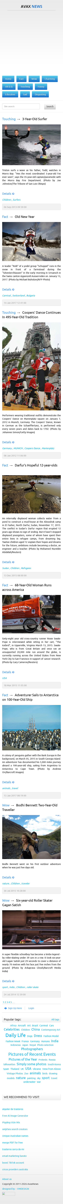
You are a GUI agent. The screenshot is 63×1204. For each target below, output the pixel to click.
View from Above (51, 1069)
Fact (5, 217)
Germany (7, 448)
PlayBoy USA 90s (11, 1122)
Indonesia (16, 1045)
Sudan (5, 568)
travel (15, 788)
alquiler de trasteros (12, 1109)
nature (5, 883)
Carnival (6, 295)
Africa (13, 1025)
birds (44, 1073)
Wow (6, 805)
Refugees (26, 568)
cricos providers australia (15, 1169)
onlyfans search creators (14, 1129)
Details (6, 193)
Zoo (26, 1073)
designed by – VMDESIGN (15, 1188)
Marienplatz (48, 448)
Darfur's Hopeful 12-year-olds (36, 465)
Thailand (14, 1069)
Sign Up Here (15, 1008)
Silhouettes (9, 1064)
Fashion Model (51, 1036)
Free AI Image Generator (15, 1115)
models (11, 1078)
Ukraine (37, 1069)
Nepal (33, 1045)
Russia (52, 1059)
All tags (55, 1019)
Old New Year (24, 217)
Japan (25, 1045)
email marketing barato (14, 1156)
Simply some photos (31, 1064)
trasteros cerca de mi (13, 1149)
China (35, 1029)
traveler (25, 883)
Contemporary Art (50, 1029)
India (11, 987)
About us (7, 1179)
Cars (51, 1025)
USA (4, 678)
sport (5, 987)
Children (6, 199)
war (39, 1081)
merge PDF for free (12, 1142)
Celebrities (12, 1029)
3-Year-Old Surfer (34, 119)
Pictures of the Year (23, 1059)
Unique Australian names (15, 1135)
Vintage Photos (15, 1073)
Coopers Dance (32, 448)
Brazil (35, 1025)
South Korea (54, 1064)
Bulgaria (30, 295)
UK (22, 1069)
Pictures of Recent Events (32, 1054)
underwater (29, 1081)
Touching (9, 119)
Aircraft (22, 1025)
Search (49, 106)
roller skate (32, 987)
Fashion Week (13, 1041)
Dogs (29, 1036)
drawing (53, 1073)
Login (31, 1008)
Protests (43, 1059)
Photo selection (45, 1045)
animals (6, 788)
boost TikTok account (13, 1162)
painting (31, 1078)
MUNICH (18, 448)
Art (29, 1025)
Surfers (16, 199)
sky (38, 1078)
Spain (6, 1069)
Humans (45, 1041)
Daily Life (15, 1035)
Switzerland (18, 295)
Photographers (32, 1049)
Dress (38, 1036)
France (25, 1041)
